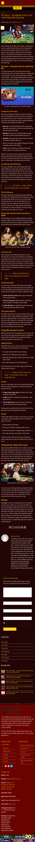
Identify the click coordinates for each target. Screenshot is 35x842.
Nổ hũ (3, 655)
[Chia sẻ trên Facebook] (13, 527)
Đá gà (3, 648)
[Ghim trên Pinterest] (22, 527)
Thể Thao (4, 658)
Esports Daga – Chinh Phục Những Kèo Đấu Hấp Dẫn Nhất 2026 (19, 687)
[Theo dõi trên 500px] (11, 766)
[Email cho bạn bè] (19, 527)
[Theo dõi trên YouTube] (8, 766)
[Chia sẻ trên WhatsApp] (10, 527)
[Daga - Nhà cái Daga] (17, 3)
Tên (4, 600)
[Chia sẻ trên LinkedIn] (25, 527)
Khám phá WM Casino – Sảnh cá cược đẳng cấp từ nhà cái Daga (17, 275)
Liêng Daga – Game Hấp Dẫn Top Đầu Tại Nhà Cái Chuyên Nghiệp (18, 676)
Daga (2, 717)
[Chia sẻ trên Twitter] (16, 527)
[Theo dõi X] (2, 766)
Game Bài (4, 651)
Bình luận (6, 586)
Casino (3, 13)
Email (5, 608)
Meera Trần (19, 22)
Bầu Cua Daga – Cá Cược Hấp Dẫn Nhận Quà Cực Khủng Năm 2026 (19, 671)
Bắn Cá (3, 642)
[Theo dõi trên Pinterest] (5, 766)
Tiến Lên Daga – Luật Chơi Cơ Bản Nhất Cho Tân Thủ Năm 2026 (19, 682)
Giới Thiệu (6, 744)
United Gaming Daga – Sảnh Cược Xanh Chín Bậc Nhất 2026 (19, 692)
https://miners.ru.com (13, 779)
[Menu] (2, 3)
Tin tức (3, 661)
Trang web (6, 615)
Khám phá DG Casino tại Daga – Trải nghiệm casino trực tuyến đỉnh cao (17, 374)
